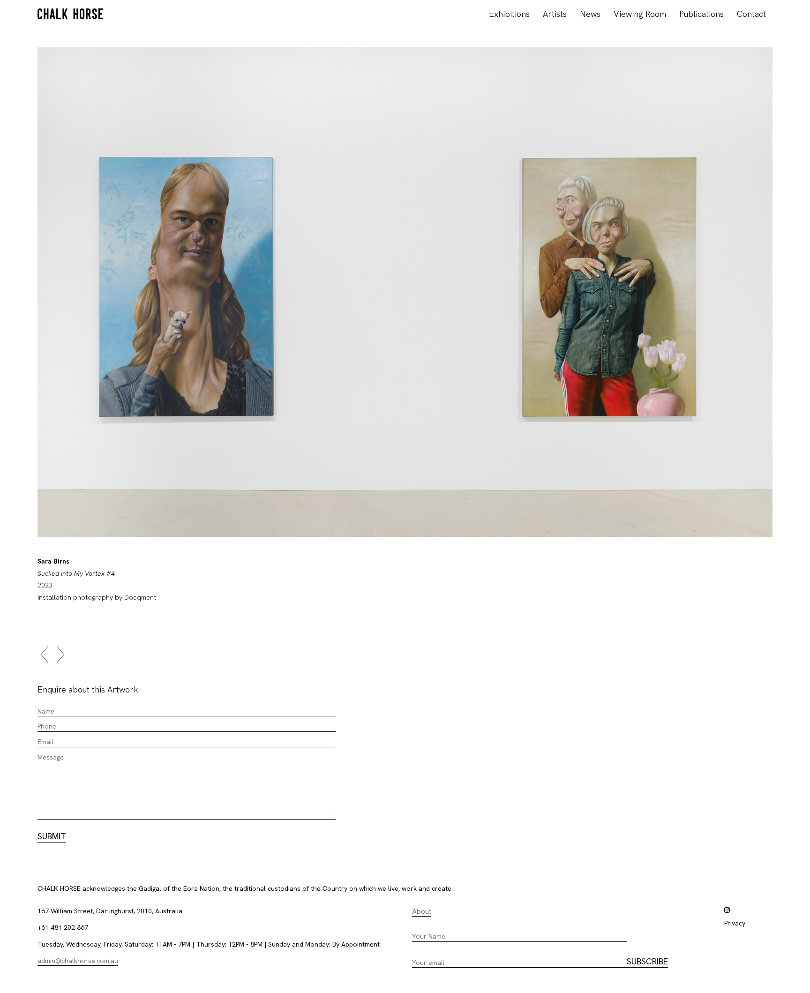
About (421, 911)
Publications (701, 13)
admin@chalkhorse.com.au (78, 960)
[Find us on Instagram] (727, 910)
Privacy (734, 923)
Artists (555, 13)
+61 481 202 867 (63, 927)
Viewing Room (640, 13)
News (590, 13)
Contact (751, 13)
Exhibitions (509, 13)
